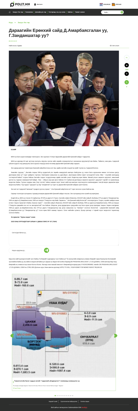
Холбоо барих (85, 401)
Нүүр (11, 23)
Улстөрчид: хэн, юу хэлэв (57, 12)
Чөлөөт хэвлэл (80, 12)
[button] (116, 335)
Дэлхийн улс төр (40, 12)
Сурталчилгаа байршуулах (69, 401)
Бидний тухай (53, 401)
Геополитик (29, 12)
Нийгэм (70, 12)
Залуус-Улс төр (18, 12)
